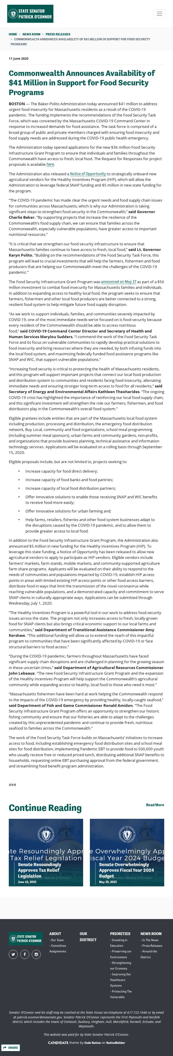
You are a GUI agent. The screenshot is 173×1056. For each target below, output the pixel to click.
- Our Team (56, 940)
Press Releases (58, 34)
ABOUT (55, 934)
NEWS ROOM (151, 934)
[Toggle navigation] (159, 13)
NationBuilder (115, 1043)
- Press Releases (151, 945)
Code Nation (92, 1043)
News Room (31, 34)
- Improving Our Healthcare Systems (120, 980)
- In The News (149, 940)
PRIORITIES (120, 934)
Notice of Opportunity (88, 174)
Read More (155, 805)
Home (13, 34)
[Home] (30, 14)
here (50, 164)
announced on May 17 (118, 282)
